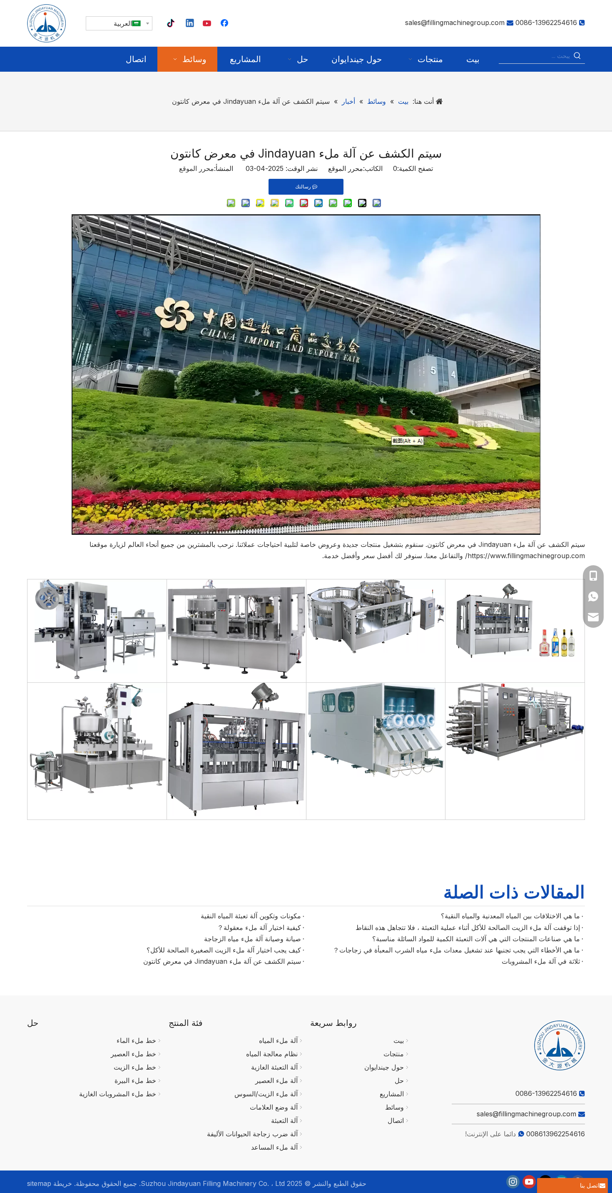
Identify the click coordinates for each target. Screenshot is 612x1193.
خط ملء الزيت (135, 1067)
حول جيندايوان (384, 1067)
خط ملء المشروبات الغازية (117, 1094)
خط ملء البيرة (135, 1080)
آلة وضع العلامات (274, 1107)
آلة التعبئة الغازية (274, 1067)
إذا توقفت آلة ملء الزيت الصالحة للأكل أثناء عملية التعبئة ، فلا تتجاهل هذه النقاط (468, 927)
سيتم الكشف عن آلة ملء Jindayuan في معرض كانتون (222, 961)
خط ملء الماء (136, 1040)
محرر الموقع (196, 168)
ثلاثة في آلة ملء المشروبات (541, 961)
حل (399, 1080)
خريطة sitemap (49, 1183)
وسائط (394, 1107)
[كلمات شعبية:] (577, 55)
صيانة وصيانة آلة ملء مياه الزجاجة (252, 939)
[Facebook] (225, 23)
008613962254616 (555, 1134)
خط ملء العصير (133, 1054)
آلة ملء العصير (276, 1080)
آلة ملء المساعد (274, 1147)
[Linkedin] (190, 23)
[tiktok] (172, 23)
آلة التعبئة (284, 1120)
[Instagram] (513, 1181)
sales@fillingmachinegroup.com (455, 22)
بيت (398, 1040)
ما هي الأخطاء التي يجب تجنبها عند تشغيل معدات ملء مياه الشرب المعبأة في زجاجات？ (456, 950)
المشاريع (392, 1094)
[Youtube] (207, 23)
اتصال (396, 1120)
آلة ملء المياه (278, 1040)
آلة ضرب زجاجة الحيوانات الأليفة (252, 1134)
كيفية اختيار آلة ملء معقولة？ (259, 927)
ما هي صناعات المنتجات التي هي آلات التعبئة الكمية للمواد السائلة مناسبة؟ (476, 939)
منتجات (393, 1054)
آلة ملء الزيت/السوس (266, 1094)
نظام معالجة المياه (272, 1054)
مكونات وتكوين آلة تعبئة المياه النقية (251, 916)
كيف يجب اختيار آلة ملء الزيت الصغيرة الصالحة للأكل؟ (224, 950)
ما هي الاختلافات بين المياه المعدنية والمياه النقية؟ (510, 916)
